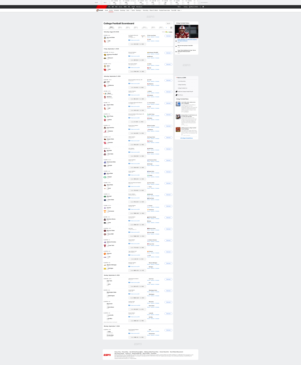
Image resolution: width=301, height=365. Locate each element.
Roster (148, 37)
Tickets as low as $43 (135, 95)
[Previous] (104, 28)
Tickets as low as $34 (135, 67)
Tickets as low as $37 (135, 333)
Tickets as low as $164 (135, 255)
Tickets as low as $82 (135, 175)
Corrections (153, 353)
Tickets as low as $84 (135, 282)
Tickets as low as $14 (135, 40)
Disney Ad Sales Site (136, 353)
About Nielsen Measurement (176, 351)
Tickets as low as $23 (135, 106)
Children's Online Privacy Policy (151, 351)
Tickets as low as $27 (135, 140)
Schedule (157, 37)
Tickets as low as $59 (135, 209)
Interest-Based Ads (164, 351)
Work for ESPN (146, 353)
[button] (200, 6)
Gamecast (168, 35)
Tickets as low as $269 (135, 305)
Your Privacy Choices (119, 353)
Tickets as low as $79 (135, 232)
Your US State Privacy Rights (136, 351)
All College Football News (186, 138)
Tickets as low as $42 (135, 243)
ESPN (101, 7)
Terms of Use (117, 351)
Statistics (153, 37)
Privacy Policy (125, 351)
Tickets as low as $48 (135, 163)
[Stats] (130, 10)
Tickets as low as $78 (135, 316)
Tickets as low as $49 (135, 152)
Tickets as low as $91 (135, 294)
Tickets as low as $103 (135, 186)
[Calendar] (170, 28)
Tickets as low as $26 (135, 56)
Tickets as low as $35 (135, 220)
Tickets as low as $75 (135, 266)
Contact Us (128, 353)
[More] (181, 10)
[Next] (199, 2)
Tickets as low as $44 (135, 83)
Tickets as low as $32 (135, 197)
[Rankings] (142, 10)
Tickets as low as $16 (135, 129)
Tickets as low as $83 (135, 117)
